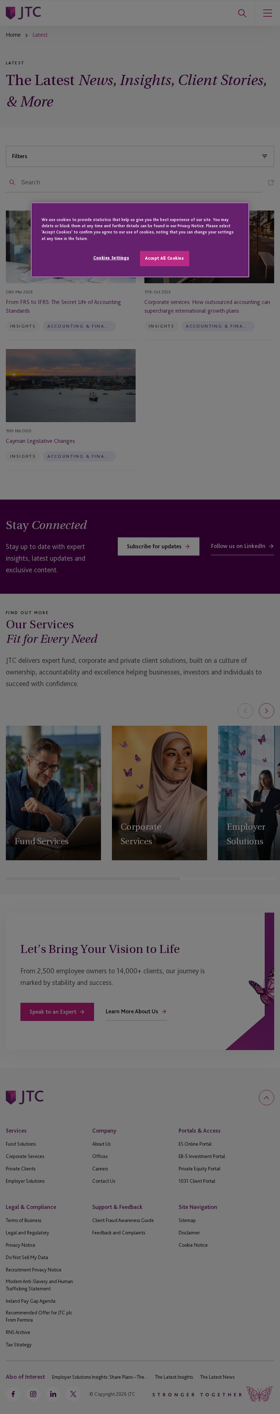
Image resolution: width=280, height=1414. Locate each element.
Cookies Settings (111, 257)
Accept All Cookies (164, 258)
